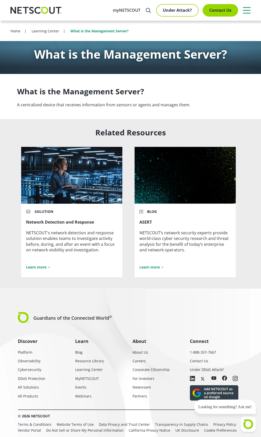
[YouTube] (213, 378)
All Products (28, 396)
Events (80, 387)
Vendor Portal (29, 430)
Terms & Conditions (34, 424)
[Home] (35, 10)
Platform (25, 352)
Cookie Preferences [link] (220, 430)
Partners (140, 396)
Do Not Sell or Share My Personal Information (85, 430)
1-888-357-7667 (203, 352)
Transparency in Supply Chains (181, 424)
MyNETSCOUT (87, 378)
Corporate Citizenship (151, 369)
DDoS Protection (31, 378)
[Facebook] (224, 378)
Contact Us (220, 10)
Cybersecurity (29, 369)
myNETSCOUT (126, 10)
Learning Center (89, 369)
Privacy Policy (224, 424)
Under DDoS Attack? (207, 369)
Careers (139, 360)
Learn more (36, 267)
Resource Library (89, 360)
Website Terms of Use (75, 424)
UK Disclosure (187, 430)
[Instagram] (235, 379)
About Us (140, 352)
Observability (29, 360)
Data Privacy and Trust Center (124, 424)
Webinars (83, 396)
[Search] (148, 10)
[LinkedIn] (192, 379)
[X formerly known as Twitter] (203, 378)
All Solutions (28, 387)
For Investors (143, 378)
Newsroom (142, 387)
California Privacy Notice (149, 430)
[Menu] (247, 10)
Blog (79, 352)
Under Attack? (177, 10)
